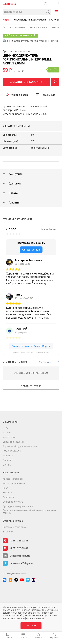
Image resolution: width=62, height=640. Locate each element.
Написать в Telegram (21, 563)
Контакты (8, 455)
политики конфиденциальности (27, 618)
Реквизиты (9, 460)
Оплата (13, 193)
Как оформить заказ (14, 483)
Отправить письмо (20, 555)
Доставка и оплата (13, 501)
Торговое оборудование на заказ (20, 446)
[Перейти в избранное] (45, 3)
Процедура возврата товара (18, 506)
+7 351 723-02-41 (57, 3)
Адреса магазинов (13, 478)
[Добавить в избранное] (55, 82)
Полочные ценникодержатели (29, 20)
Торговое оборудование (14, 27)
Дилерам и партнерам (14, 527)
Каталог (7, 432)
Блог (5, 488)
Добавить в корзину (26, 81)
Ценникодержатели (38, 27)
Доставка (14, 183)
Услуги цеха (9, 437)
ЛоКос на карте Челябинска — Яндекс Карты (31, 352)
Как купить (15, 174)
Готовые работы (12, 451)
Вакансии (8, 531)
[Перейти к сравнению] (51, 3)
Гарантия (14, 202)
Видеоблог (8, 497)
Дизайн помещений (13, 441)
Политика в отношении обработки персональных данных (29, 511)
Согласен (31, 625)
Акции (6, 20)
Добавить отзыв (31, 386)
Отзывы (7, 464)
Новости (7, 492)
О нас (5, 428)
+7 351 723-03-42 (19, 548)
